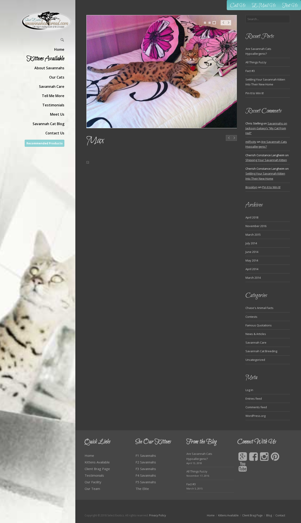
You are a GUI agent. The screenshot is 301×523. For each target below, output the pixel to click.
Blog (269, 515)
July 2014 (251, 243)
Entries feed (253, 399)
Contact (280, 515)
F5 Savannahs (146, 482)
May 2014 (251, 260)
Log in (249, 390)
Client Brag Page (97, 469)
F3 (87, 162)
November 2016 (255, 226)
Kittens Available (97, 462)
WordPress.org (255, 416)
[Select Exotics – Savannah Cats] (46, 21)
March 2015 (253, 235)
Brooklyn (251, 187)
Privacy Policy (157, 515)
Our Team (92, 488)
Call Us (237, 5)
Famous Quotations (258, 325)
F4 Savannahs (146, 475)
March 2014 (253, 278)
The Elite (142, 488)
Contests (251, 317)
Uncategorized (255, 360)
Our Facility (93, 482)
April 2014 (251, 269)
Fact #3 (250, 71)
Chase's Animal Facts (259, 308)
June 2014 (251, 252)
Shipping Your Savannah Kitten (266, 160)
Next (228, 25)
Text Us (290, 5)
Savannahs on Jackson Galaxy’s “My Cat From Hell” (266, 128)
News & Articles (255, 334)
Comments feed (256, 407)
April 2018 (251, 217)
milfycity (250, 142)
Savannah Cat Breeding (261, 351)
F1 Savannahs (146, 455)
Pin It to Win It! (254, 93)
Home (89, 455)
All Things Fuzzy (255, 62)
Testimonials (94, 475)
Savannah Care (255, 342)
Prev (223, 25)
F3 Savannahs (146, 469)
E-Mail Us (264, 5)
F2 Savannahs (146, 462)
